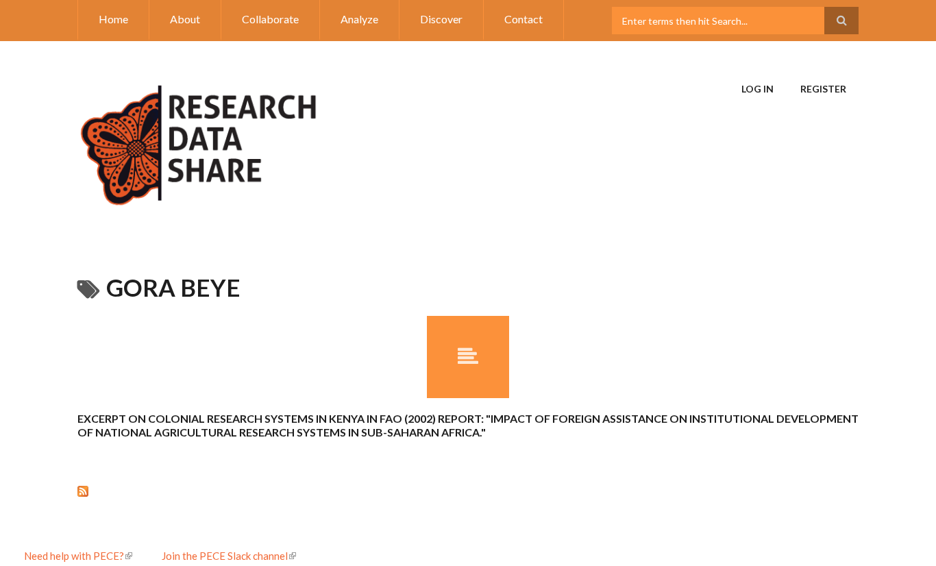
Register (823, 89)
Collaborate (270, 18)
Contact (523, 18)
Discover (441, 18)
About (185, 18)
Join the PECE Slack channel (225, 556)
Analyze (359, 18)
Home (113, 18)
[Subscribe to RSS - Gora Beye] (468, 490)
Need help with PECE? (74, 556)
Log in (757, 89)
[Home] (199, 138)
